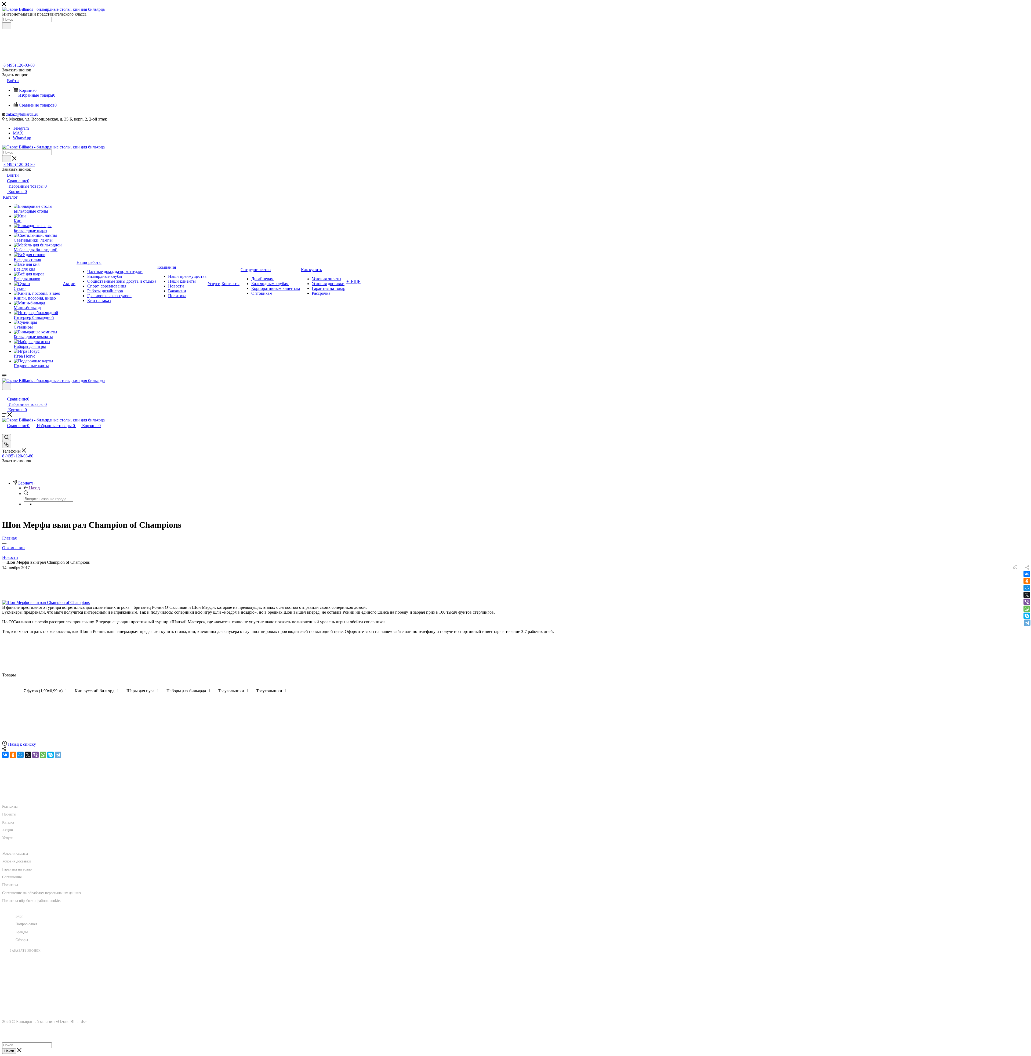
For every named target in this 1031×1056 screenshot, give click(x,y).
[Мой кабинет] (4, 393)
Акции (7, 830)
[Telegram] (1027, 623)
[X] (1026, 595)
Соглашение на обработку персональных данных (41, 893)
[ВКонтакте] (1026, 574)
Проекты (9, 814)
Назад (34, 488)
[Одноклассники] (1026, 581)
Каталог (8, 822)
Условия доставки (16, 861)
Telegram (21, 128)
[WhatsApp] (1026, 609)
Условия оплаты (15, 853)
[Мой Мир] (1026, 588)
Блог (19, 916)
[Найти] (6, 25)
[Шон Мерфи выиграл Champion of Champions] (46, 602)
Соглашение (12, 877)
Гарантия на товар (17, 869)
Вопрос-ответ (26, 924)
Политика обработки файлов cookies (31, 901)
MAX (18, 133)
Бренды (22, 932)
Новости (26, 905)
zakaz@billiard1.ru (22, 114)
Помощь (12, 842)
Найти (9, 1051)
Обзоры (22, 940)
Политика (10, 885)
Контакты (9, 806)
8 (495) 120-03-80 (19, 65)
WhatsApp (22, 138)
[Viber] (1026, 602)
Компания (14, 795)
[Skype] (1026, 616)
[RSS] (1015, 567)
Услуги (7, 838)
